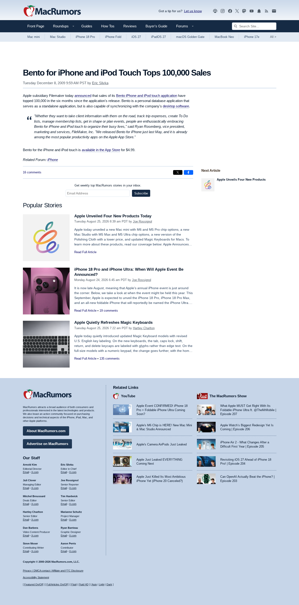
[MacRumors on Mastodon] (244, 11)
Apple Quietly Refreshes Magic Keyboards (113, 322)
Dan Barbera (30, 527)
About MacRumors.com (46, 431)
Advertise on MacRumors (47, 444)
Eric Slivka (100, 83)
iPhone (52, 160)
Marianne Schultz (71, 511)
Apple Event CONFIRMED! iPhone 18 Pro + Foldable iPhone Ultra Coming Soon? (162, 410)
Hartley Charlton (144, 328)
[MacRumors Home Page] (52, 11)
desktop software (176, 106)
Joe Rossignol (142, 221)
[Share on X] (177, 172)
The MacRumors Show (228, 396)
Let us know (193, 11)
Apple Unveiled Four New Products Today (112, 216)
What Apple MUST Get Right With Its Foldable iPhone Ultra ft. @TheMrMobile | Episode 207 (248, 410)
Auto (94, 584)
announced (83, 96)
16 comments (32, 172)
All (273, 37)
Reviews (130, 26)
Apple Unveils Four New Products (241, 179)
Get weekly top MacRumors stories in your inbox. (108, 185)
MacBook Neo (224, 37)
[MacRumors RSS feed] (266, 11)
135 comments (110, 358)
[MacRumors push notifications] (259, 11)
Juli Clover (29, 480)
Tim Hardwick (69, 496)
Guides (86, 26)
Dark (109, 584)
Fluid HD (84, 584)
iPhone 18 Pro (85, 37)
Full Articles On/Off (57, 584)
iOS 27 (136, 37)
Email (26, 472)
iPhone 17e (251, 37)
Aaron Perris (68, 543)
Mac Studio (57, 37)
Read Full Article (85, 252)
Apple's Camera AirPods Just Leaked (161, 444)
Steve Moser (30, 543)
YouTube (128, 396)
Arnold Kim (30, 464)
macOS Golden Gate (190, 37)
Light (101, 584)
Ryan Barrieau (69, 527)
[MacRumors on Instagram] (222, 11)
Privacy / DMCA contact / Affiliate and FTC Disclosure (53, 570)
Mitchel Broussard (34, 496)
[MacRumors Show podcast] (215, 11)
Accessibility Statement (36, 577)
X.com (35, 472)
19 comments (109, 310)
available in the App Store (101, 150)
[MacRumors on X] (237, 11)
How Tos (107, 26)
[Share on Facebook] (188, 172)
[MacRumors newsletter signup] (274, 11)
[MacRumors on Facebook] (230, 11)
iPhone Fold (113, 37)
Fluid (74, 584)
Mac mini (33, 37)
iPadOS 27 (158, 37)
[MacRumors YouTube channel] (251, 11)
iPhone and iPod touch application (146, 96)
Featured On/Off (33, 584)
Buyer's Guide (156, 26)
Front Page (35, 26)
